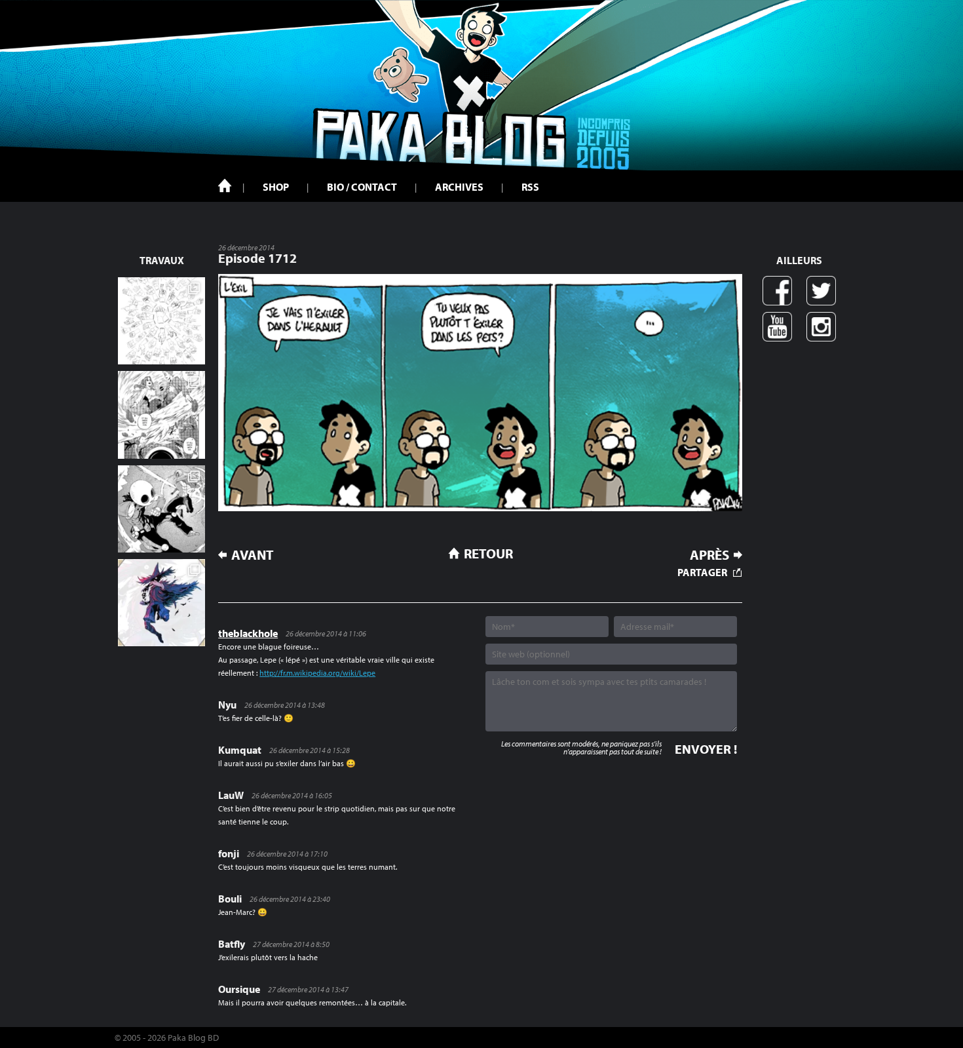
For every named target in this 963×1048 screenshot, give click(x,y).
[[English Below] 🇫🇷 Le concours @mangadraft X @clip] (161, 414)
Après (709, 555)
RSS (530, 186)
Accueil (225, 185)
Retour (488, 553)
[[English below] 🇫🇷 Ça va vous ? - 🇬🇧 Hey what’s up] (161, 320)
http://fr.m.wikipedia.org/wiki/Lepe (317, 673)
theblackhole (248, 633)
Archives (459, 186)
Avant (252, 555)
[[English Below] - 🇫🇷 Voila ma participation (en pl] (161, 602)
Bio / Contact (362, 186)
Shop (276, 186)
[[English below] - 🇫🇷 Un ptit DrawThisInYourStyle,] (161, 509)
